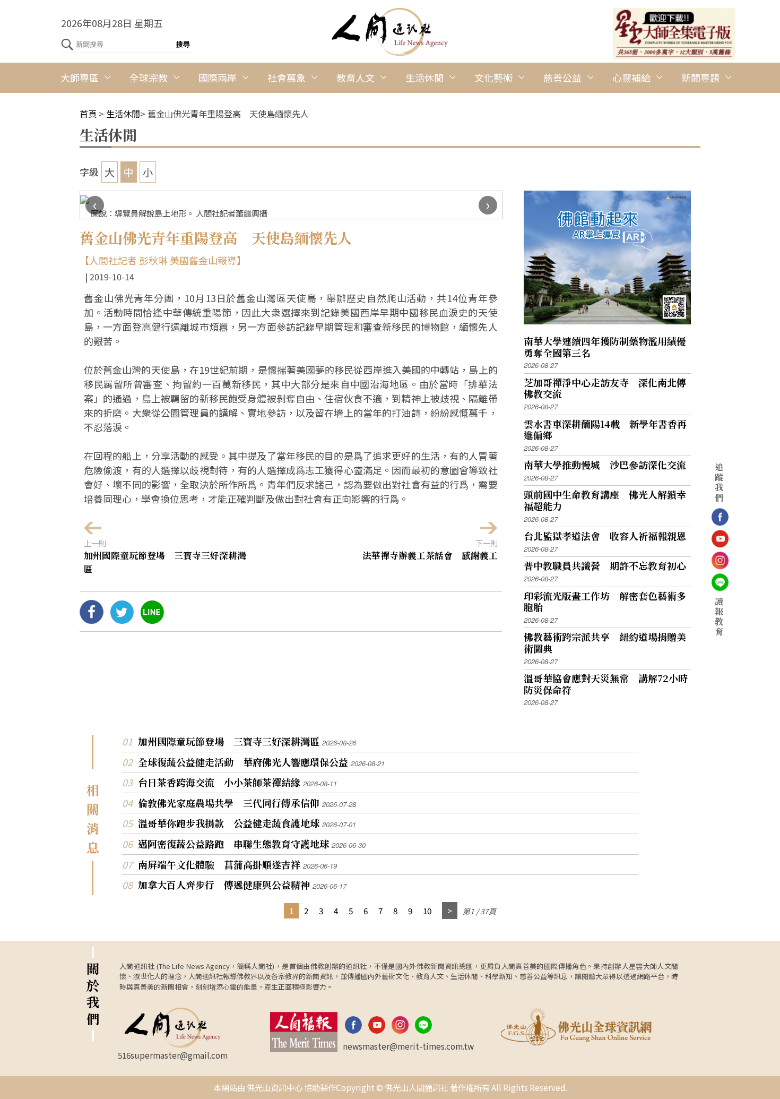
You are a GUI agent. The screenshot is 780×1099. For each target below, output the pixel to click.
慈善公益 (562, 77)
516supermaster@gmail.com (173, 1055)
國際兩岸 (217, 77)
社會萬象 (286, 77)
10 (427, 910)
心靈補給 (631, 77)
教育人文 (355, 77)
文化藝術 (493, 77)
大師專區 (79, 77)
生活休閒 (424, 77)
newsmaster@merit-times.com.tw (408, 1046)
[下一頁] (450, 910)
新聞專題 (700, 77)
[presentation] (94, 205)
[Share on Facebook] (91, 619)
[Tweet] (122, 619)
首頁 (88, 113)
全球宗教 (148, 77)
